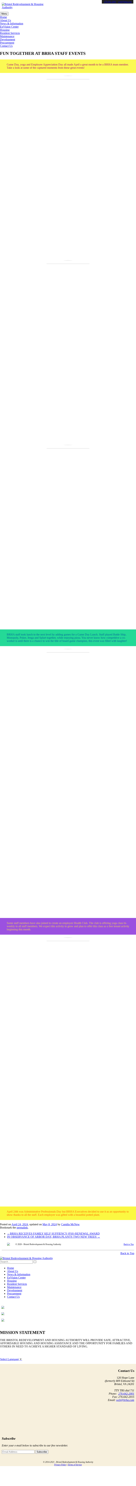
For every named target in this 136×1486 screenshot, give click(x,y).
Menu (4, 13)
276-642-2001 (110, 2)
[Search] (34, 1261)
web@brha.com (125, 2)
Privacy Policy (60, 1464)
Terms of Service (75, 1464)
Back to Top (129, 1244)
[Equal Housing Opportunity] (8, 1244)
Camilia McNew (70, 1224)
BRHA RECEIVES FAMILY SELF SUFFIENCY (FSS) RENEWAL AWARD (53, 1233)
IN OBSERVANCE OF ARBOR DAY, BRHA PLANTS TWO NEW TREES (53, 1236)
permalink (22, 1227)
